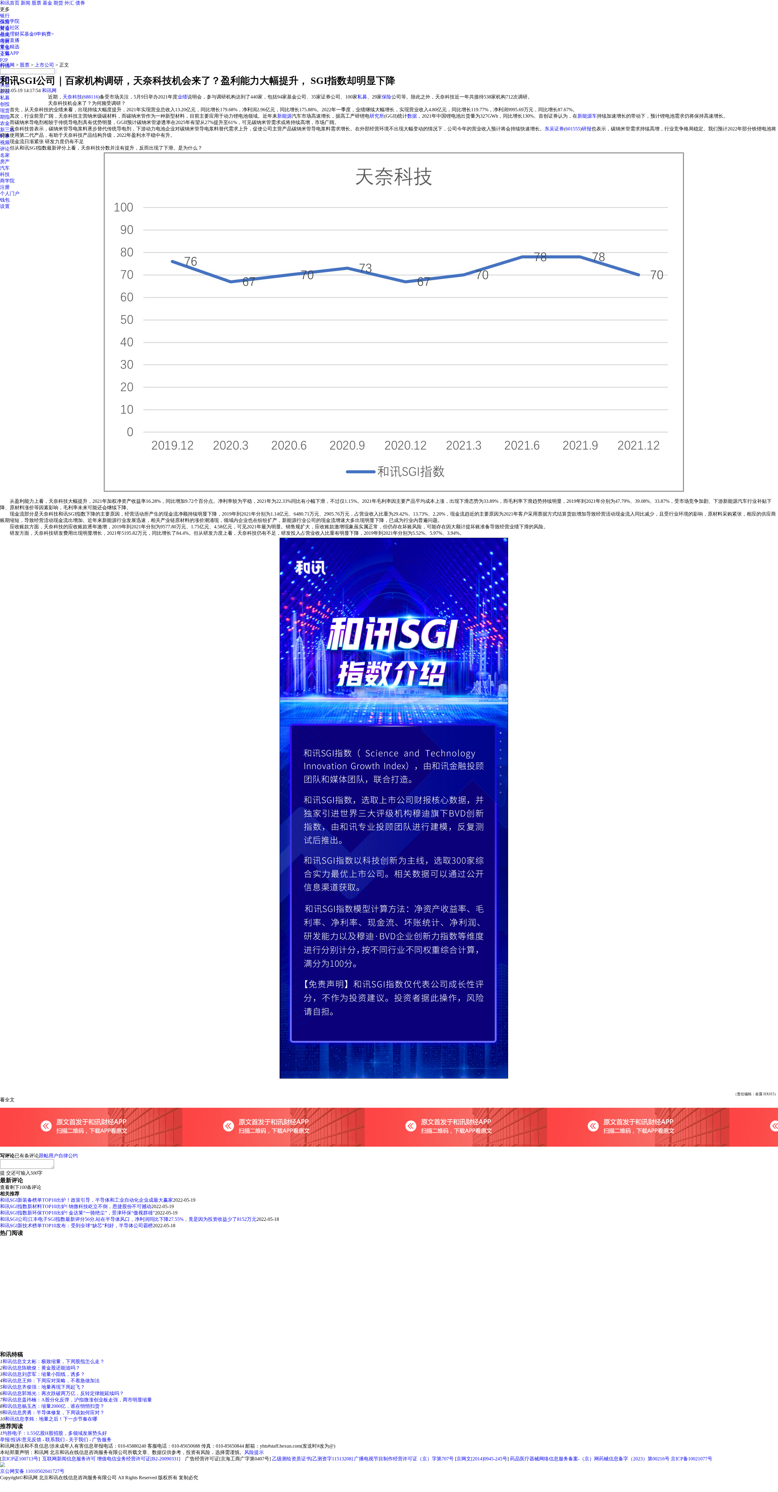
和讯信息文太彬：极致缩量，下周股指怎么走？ (53, 1361)
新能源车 (587, 116)
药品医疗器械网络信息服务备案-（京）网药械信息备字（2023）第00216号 (590, 1458)
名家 (5, 155)
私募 (5, 97)
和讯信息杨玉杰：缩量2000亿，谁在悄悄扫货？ (53, 1406)
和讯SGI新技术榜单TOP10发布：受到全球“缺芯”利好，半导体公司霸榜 (76, 1225)
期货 (58, 2)
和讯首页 (9, 2)
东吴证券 (554, 128)
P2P (4, 60)
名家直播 (9, 40)
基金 (47, 2)
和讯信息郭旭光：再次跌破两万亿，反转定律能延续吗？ (63, 1393)
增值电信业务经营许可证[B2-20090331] (138, 1458)
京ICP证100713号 (20, 1458)
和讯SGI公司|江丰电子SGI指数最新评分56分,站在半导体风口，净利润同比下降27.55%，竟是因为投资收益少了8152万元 (128, 1219)
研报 (586, 128)
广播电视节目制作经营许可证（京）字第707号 (404, 1458)
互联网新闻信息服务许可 (69, 1458)
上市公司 (44, 64)
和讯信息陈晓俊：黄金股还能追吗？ (41, 1367)
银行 (5, 15)
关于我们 (78, 1439)
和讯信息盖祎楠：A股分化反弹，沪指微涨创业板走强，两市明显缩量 (77, 1399)
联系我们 (55, 1439)
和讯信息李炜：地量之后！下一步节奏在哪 (51, 1418)
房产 (5, 161)
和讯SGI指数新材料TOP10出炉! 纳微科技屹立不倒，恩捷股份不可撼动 (75, 1206)
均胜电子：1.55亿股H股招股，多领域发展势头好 (54, 1433)
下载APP (9, 53)
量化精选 (9, 46)
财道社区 (9, 27)
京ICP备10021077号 (691, 1458)
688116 (91, 96)
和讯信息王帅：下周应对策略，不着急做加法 (51, 1380)
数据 (412, 116)
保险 (386, 96)
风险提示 (254, 1452)
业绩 (182, 96)
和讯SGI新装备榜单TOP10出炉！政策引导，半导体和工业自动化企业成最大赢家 (86, 1200)
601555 (573, 128)
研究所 (377, 116)
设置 (5, 206)
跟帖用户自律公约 (58, 1155)
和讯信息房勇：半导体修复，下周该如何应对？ (53, 1412)
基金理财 (9, 33)
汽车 (5, 168)
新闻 (25, 2)
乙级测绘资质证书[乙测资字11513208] (312, 1458)
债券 (80, 2)
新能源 (284, 116)
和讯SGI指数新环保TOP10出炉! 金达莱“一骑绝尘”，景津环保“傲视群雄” (77, 1212)
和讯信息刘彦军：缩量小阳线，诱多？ (43, 1374)
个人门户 (9, 193)
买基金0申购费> (36, 33)
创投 (5, 104)
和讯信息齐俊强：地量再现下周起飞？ (43, 1387)
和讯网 (7, 64)
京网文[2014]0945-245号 (481, 1458)
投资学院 (9, 21)
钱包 (5, 199)
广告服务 (102, 1439)
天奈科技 (72, 96)
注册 (5, 187)
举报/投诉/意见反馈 (20, 1439)
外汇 (69, 2)
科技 (5, 174)
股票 (36, 2)
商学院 (7, 180)
